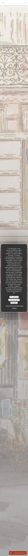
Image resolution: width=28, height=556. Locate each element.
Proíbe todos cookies (14, 300)
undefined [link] (14, 308)
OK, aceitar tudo (14, 297)
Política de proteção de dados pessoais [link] (14, 305)
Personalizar (14, 302)
